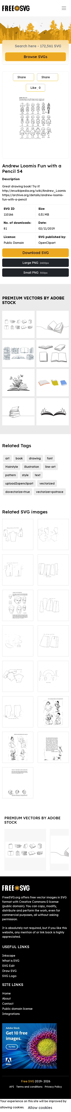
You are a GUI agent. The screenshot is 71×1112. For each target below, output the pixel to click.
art (7, 458)
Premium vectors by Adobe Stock (33, 300)
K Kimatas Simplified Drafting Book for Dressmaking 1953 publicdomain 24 (17, 567)
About (6, 998)
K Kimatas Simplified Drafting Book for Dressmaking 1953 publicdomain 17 (17, 534)
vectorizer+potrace (49, 492)
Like (35, 88)
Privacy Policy (53, 1086)
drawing (35, 458)
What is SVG (10, 960)
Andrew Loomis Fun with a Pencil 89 (18, 753)
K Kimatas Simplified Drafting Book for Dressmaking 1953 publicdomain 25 (17, 709)
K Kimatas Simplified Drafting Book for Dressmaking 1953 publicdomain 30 (53, 603)
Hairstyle (11, 466)
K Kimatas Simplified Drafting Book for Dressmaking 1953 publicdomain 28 (53, 638)
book (19, 458)
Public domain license (17, 1008)
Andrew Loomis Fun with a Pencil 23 (18, 789)
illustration (31, 466)
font (50, 458)
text (37, 475)
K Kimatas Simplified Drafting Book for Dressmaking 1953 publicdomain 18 (53, 674)
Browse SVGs (35, 56)
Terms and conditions (29, 1086)
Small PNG (35, 272)
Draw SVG (9, 971)
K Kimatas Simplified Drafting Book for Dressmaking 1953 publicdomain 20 (53, 532)
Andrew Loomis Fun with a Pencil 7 (53, 753)
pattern (10, 475)
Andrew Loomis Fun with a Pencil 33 (18, 611)
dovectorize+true (17, 492)
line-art (50, 466)
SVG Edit (8, 966)
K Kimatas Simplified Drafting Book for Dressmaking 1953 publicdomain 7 (17, 676)
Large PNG (35, 263)
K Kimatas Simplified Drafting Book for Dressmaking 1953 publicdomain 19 (17, 640)
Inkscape (8, 955)
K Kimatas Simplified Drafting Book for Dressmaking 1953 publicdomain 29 (53, 567)
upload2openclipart (19, 483)
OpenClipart (47, 243)
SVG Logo (9, 976)
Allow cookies (40, 1107)
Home (6, 993)
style (25, 475)
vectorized (47, 483)
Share (21, 77)
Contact (7, 1003)
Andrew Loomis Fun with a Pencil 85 (53, 718)
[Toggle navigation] (64, 8)
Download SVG (35, 252)
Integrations (11, 1014)
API (12, 1086)
